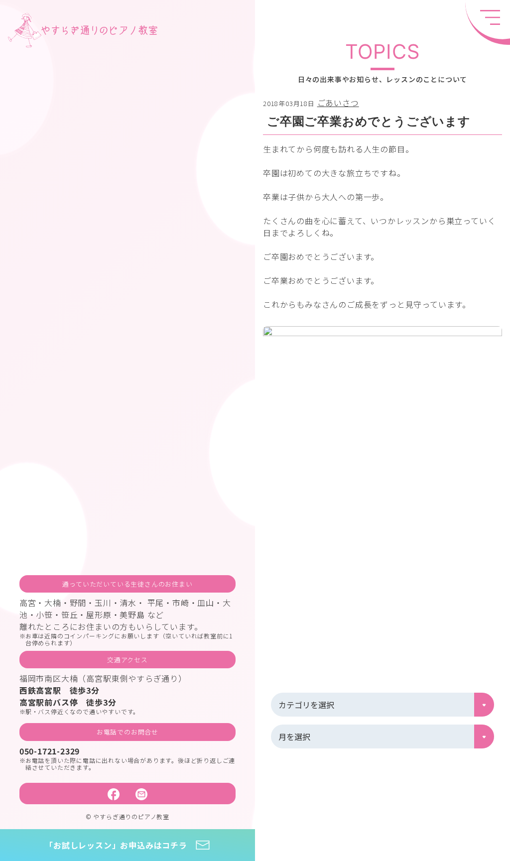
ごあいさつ (338, 103)
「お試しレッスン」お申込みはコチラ (116, 845)
